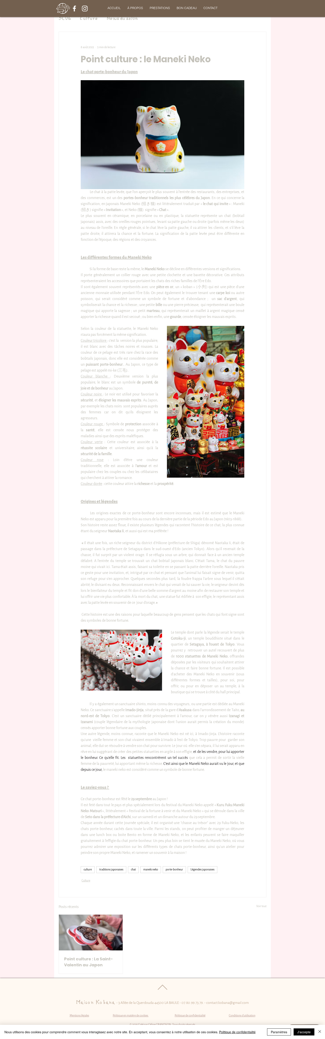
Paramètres (279, 1032)
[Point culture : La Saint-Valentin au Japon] (91, 932)
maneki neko (150, 869)
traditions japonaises (111, 869)
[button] (159, 8)
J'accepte (304, 1032)
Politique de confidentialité (237, 1032)
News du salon (122, 18)
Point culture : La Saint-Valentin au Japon (88, 962)
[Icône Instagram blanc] (85, 8)
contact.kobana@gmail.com (227, 1003)
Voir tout (261, 906)
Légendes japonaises (202, 869)
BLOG (65, 18)
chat (133, 869)
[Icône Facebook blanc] (74, 8)
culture (88, 869)
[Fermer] (319, 1031)
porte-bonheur (174, 869)
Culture (89, 18)
